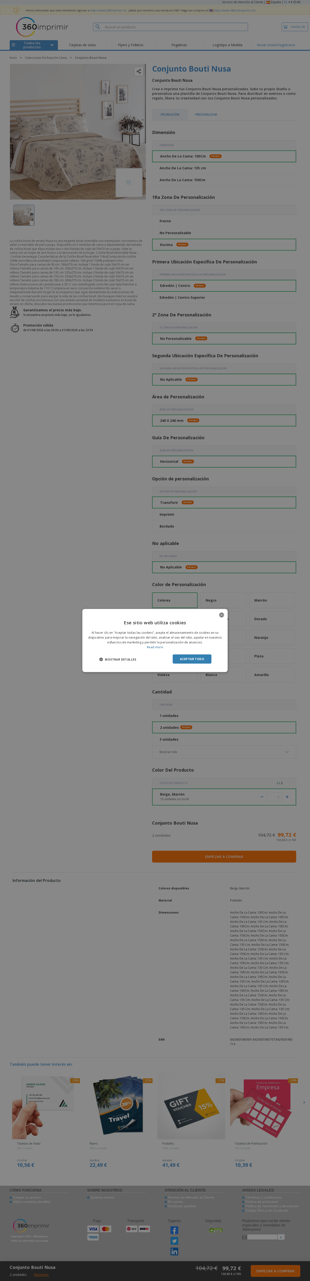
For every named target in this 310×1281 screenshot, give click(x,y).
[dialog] (155, 640)
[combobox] (221, 615)
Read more (155, 647)
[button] (117, 659)
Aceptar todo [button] (192, 659)
